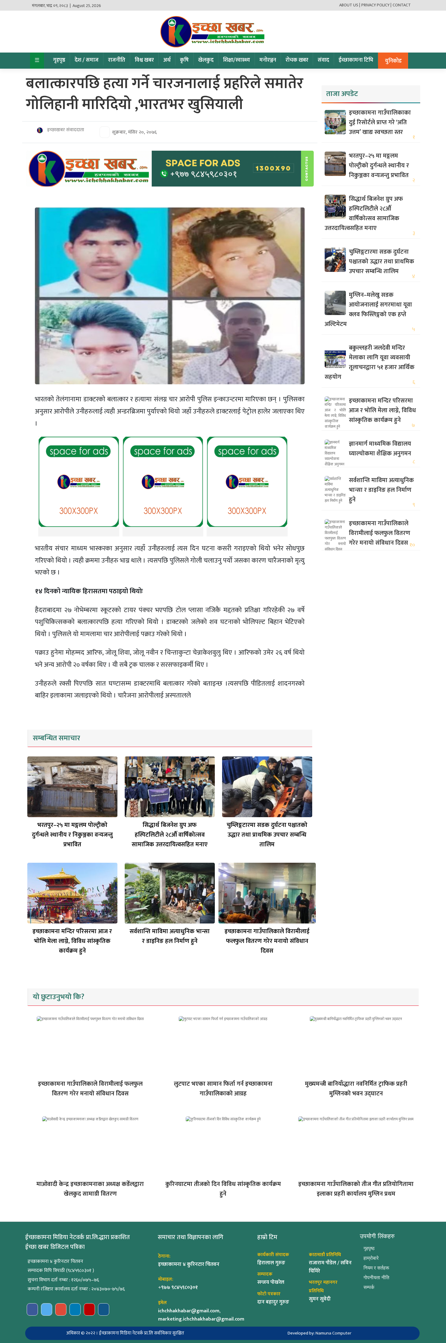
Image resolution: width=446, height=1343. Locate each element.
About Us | (349, 5)
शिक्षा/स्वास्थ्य (236, 60)
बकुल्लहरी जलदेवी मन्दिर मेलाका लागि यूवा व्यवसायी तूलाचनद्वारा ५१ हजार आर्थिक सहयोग (369, 362)
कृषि (184, 60)
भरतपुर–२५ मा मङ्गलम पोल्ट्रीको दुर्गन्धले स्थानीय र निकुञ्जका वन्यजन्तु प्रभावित (72, 835)
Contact (402, 5)
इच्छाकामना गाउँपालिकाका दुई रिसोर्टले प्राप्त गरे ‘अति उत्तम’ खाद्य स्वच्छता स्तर (380, 122)
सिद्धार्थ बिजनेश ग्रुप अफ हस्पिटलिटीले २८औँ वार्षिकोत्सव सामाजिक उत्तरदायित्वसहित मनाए (170, 835)
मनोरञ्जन (267, 60)
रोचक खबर (297, 60)
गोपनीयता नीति (376, 1277)
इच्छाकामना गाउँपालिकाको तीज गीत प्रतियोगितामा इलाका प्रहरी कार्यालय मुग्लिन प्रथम (356, 1189)
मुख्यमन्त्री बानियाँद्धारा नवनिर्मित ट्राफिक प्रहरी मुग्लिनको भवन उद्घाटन (356, 1089)
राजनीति (116, 60)
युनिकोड (393, 61)
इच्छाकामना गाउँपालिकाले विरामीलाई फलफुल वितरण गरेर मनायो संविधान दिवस (267, 941)
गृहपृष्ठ (59, 60)
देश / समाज (87, 60)
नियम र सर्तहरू (376, 1267)
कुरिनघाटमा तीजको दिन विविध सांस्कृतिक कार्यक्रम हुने (223, 1189)
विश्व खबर (144, 60)
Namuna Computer (333, 1333)
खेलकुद (206, 60)
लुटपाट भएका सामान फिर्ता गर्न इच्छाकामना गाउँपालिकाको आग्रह (223, 1089)
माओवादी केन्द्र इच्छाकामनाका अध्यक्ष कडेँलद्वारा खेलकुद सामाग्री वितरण (90, 1189)
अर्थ (167, 60)
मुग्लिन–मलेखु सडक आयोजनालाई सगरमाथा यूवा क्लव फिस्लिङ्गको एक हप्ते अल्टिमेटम (368, 309)
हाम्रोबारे (371, 1258)
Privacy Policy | (376, 5)
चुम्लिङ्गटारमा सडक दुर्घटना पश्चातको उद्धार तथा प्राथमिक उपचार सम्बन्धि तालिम (267, 835)
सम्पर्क (368, 1287)
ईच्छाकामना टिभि (356, 60)
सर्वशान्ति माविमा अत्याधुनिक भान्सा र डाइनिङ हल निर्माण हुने (170, 936)
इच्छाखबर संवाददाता (65, 130)
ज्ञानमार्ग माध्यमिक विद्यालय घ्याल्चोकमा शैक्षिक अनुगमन (380, 449)
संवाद (323, 60)
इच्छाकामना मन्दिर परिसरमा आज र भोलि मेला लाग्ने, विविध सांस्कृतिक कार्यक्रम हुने (72, 941)
